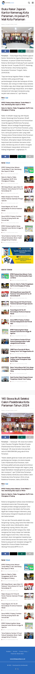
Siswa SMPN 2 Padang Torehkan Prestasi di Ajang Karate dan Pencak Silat (11, 218)
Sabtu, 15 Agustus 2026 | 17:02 (10, 242)
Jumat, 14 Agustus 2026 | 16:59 (19, 363)
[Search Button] (29, 3)
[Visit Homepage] (8, 3)
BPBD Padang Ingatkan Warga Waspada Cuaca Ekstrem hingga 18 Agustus (12, 228)
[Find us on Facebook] (15, 669)
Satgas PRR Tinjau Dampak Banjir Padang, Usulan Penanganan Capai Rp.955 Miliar (20, 359)
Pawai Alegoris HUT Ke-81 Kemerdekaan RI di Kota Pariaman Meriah (11, 208)
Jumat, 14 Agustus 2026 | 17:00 (19, 353)
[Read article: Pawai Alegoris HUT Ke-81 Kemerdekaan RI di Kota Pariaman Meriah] (29, 209)
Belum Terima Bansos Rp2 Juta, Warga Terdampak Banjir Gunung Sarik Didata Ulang (22, 369)
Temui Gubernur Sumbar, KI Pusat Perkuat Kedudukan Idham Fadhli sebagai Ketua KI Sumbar (11, 238)
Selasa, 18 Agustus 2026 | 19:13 (10, 193)
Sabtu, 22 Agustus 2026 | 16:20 (10, 173)
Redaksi (8, 651)
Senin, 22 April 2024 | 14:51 (9, 24)
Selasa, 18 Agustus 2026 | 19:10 (10, 212)
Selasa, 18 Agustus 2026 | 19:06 (10, 222)
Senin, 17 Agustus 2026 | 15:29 (9, 232)
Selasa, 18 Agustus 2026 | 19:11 (10, 203)
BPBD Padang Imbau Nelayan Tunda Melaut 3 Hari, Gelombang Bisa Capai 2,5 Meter (11, 169)
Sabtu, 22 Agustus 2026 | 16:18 (10, 183)
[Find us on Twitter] (18, 669)
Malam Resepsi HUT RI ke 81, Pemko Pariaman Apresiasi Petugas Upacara (12, 198)
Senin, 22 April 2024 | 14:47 (9, 410)
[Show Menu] (33, 3)
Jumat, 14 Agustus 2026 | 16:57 (19, 373)
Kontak (15, 651)
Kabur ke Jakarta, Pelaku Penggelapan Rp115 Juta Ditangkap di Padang (9, 179)
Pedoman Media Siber (17, 653)
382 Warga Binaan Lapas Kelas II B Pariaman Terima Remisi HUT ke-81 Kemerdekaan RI (12, 189)
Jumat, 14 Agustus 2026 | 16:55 (19, 381)
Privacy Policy (23, 651)
